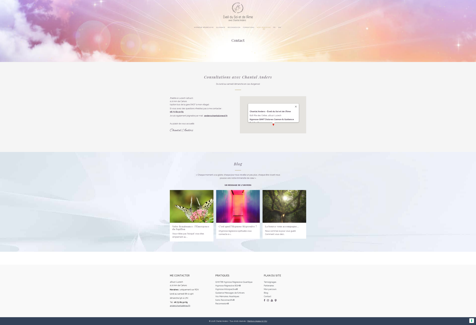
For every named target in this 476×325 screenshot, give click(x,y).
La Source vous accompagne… (282, 226)
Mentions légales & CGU (257, 321)
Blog (266, 293)
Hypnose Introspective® (226, 289)
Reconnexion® (222, 303)
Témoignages (270, 282)
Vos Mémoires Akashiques (227, 296)
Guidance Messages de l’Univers (230, 293)
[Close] (296, 107)
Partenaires (269, 285)
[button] (273, 125)
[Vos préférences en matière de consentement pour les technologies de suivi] (471, 320)
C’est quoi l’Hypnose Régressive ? (238, 226)
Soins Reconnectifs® (225, 300)
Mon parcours (270, 289)
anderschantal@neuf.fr (180, 306)
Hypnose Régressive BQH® (228, 285)
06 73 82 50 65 (177, 112)
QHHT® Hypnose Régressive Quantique (233, 282)
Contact (267, 296)
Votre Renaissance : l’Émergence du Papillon (190, 228)
